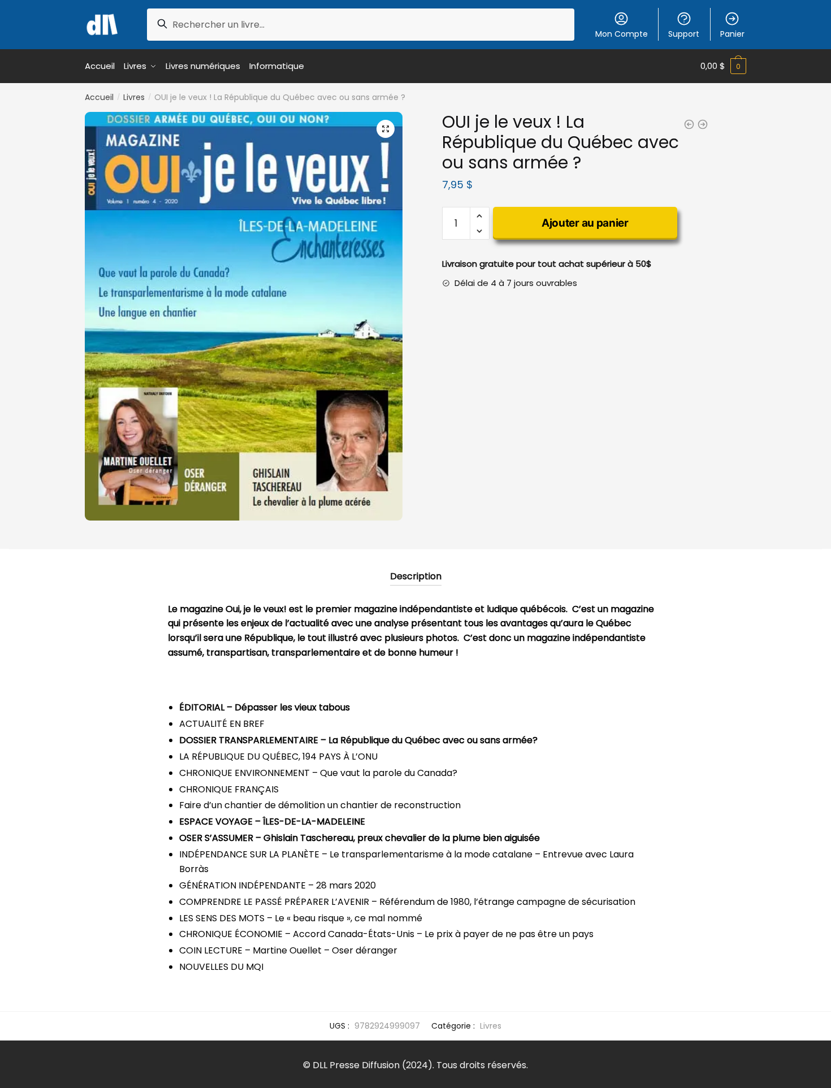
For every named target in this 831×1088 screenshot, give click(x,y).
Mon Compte (621, 34)
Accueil (99, 97)
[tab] (416, 567)
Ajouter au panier (585, 222)
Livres (134, 97)
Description (416, 576)
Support (683, 34)
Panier (732, 34)
